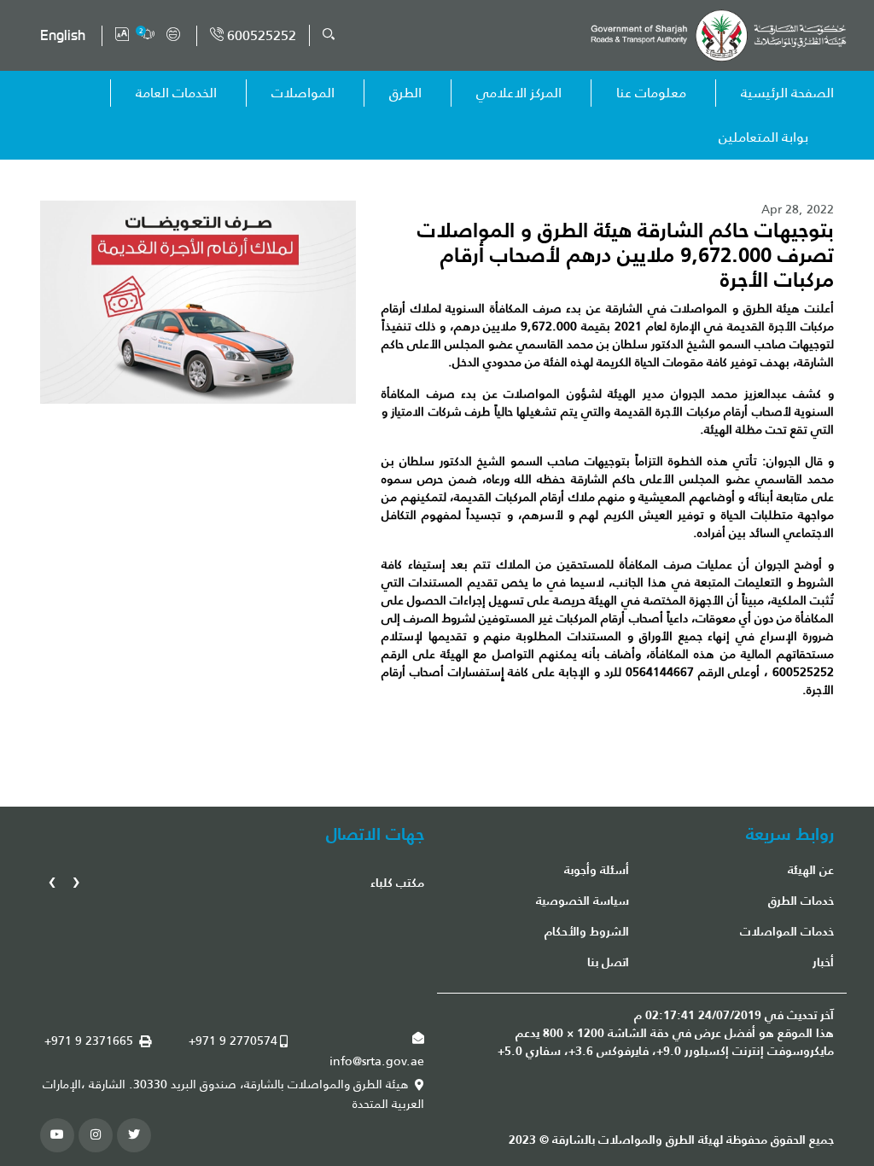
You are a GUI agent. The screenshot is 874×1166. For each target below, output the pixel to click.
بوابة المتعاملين (763, 137)
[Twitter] (134, 1135)
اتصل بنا (608, 962)
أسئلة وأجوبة (596, 869)
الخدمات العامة (176, 92)
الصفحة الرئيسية (787, 92)
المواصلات (303, 92)
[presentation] (76, 880)
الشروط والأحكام (587, 931)
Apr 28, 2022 (797, 209)
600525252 (260, 35)
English (62, 35)
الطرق (405, 92)
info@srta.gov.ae (376, 1061)
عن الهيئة (811, 869)
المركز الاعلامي (519, 92)
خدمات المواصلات (787, 931)
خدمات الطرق (801, 900)
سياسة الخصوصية (582, 900)
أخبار (823, 962)
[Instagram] (96, 1135)
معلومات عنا (651, 92)
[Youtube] (57, 1135)
